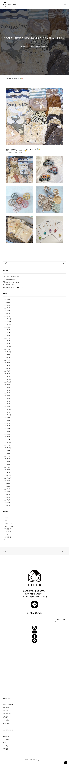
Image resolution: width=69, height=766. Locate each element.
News (33, 46)
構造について (7, 714)
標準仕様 (5, 710)
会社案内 (5, 717)
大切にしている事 (8, 704)
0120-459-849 (34, 613)
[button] (65, 4)
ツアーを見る (7, 739)
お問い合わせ (7, 723)
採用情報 (5, 749)
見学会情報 (6, 736)
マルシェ (38, 46)
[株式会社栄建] (9, 4)
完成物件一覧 (7, 707)
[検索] (34, 263)
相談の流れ (6, 720)
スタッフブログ (44, 46)
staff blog (5, 746)
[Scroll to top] (65, 762)
